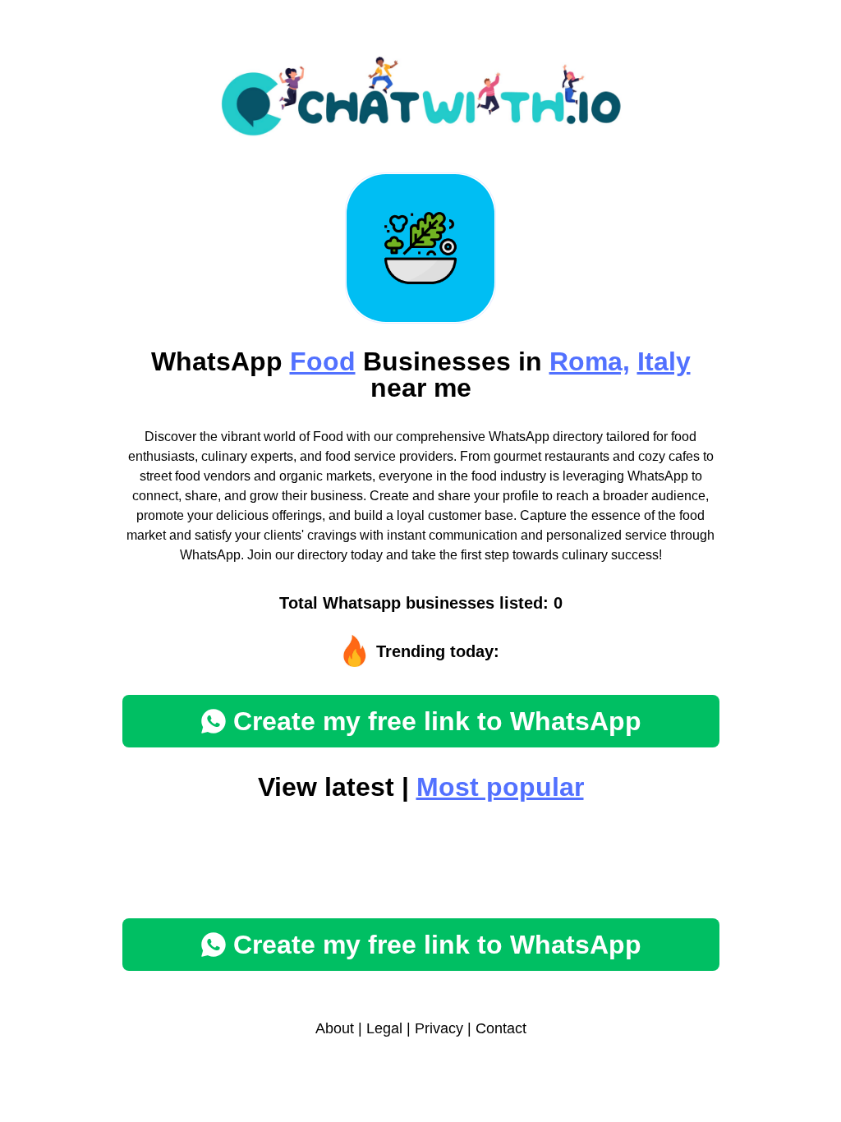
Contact (501, 1028)
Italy (664, 361)
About (334, 1028)
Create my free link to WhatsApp (437, 721)
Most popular (500, 787)
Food (323, 361)
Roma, (589, 361)
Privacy (439, 1028)
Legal (384, 1028)
